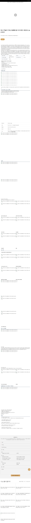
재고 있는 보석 (28, 481)
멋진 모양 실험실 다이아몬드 (21, 456)
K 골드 (3, 464)
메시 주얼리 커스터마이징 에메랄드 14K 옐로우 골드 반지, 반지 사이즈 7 (23, 507)
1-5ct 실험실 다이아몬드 (5, 459)
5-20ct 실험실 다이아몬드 (20, 459)
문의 (2, 39)
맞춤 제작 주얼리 (21, 481)
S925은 (18, 464)
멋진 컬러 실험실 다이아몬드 (6, 458)
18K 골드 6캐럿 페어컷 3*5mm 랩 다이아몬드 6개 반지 (8, 520)
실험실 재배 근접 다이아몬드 (21, 458)
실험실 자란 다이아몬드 (5, 453)
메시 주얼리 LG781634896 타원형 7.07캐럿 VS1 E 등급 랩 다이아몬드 (8, 507)
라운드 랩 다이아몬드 (5, 456)
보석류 (17, 453)
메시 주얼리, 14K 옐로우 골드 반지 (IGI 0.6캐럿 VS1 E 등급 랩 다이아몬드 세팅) (8, 494)
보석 (24, 481)
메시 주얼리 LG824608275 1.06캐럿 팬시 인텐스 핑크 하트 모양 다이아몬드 (23, 494)
